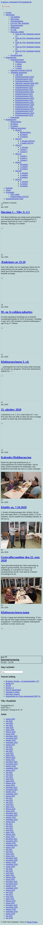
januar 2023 (10, 811)
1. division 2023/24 (27, 141)
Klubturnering (11, 57)
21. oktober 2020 (11, 409)
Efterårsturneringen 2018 (24, 113)
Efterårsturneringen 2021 (24, 102)
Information (10, 15)
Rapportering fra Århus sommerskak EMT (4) (23, 696)
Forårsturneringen (17, 60)
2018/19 (18, 179)
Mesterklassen (20, 62)
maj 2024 (9, 777)
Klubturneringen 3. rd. (15, 361)
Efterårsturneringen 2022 (24, 98)
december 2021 (11, 839)
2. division (24, 147)
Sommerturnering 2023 (24, 94)
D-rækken (14, 126)
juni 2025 (9, 749)
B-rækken (14, 124)
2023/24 (18, 139)
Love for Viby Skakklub (20, 23)
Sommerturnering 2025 (24, 79)
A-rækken (24, 167)
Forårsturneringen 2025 (24, 81)
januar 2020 (10, 879)
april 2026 (9, 727)
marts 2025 (10, 755)
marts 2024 (10, 781)
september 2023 (12, 794)
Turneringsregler (17, 25)
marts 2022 (10, 832)
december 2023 (11, 787)
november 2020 (12, 860)
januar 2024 (10, 785)
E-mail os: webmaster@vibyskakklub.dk (16, 2)
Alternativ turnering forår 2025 (26, 83)
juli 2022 (9, 824)
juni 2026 (9, 723)
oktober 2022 (11, 817)
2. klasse (18, 66)
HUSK (8, 686)
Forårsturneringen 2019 (24, 111)
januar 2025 (10, 760)
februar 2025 (10, 757)
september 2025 (12, 742)
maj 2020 (9, 871)
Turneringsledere (17, 21)
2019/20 (18, 171)
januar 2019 (10, 903)
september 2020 (12, 864)
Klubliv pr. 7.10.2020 (14, 507)
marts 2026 (10, 730)
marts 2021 (10, 854)
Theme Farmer (32, 922)
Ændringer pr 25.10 (13, 262)
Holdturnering (11, 120)
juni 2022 (9, 826)
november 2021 (12, 841)
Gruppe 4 (23, 152)
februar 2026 (10, 732)
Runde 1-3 (10, 688)
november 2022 (12, 815)
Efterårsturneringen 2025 (24, 77)
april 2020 (9, 873)
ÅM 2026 (19, 75)
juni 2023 (9, 800)
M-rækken (24, 164)
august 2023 (10, 796)
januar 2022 (10, 837)
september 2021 (12, 845)
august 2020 (10, 867)
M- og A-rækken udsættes (16, 311)
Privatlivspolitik (16, 55)
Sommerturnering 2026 (14, 199)
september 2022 (12, 819)
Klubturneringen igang (15, 612)
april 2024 (9, 779)
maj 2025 (9, 751)
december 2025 (11, 736)
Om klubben (15, 17)
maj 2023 (9, 802)
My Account (6, 6)
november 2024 (12, 764)
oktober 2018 (11, 909)
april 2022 (9, 830)
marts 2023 (10, 807)
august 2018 (10, 914)
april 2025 (9, 753)
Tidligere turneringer (18, 128)
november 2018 (12, 907)
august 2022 (10, 822)
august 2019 (10, 890)
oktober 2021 (11, 843)
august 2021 (10, 847)
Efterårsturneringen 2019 (24, 109)
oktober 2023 (11, 792)
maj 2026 (9, 725)
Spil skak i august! (13, 694)
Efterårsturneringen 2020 (24, 105)
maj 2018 (9, 918)
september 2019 (12, 888)
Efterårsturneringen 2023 (24, 92)
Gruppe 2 (23, 158)
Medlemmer (15, 28)
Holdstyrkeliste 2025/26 (20, 197)
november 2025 (12, 738)
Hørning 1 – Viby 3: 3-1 (15, 212)
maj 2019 (9, 894)
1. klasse (18, 64)
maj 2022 (9, 828)
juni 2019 (9, 892)
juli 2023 (9, 798)
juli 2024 (9, 772)
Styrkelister (10, 192)
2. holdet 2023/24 (26, 143)
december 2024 (11, 762)
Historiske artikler (17, 32)
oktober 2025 (11, 740)
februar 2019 (10, 901)
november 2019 (12, 884)
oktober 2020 (11, 862)
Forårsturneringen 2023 (24, 96)
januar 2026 (10, 734)
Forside (8, 13)
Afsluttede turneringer (19, 72)
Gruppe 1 (23, 156)
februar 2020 (10, 877)
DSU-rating (15, 194)
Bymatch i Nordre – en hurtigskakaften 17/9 (22, 681)
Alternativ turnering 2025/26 (21, 70)
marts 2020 (10, 875)
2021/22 (18, 154)
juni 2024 (9, 775)
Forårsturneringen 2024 (24, 90)
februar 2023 (10, 809)
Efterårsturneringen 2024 (24, 85)
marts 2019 (10, 899)
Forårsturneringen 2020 (24, 107)
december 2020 (11, 858)
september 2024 (12, 768)
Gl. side (13, 30)
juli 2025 (9, 747)
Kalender (9, 188)
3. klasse (18, 68)
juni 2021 (9, 852)
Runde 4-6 (10, 683)
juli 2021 (9, 849)
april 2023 (9, 805)
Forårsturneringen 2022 (24, 100)
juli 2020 (9, 869)
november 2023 (12, 790)
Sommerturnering (10, 659)
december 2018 (11, 905)
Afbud (8, 190)
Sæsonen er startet (12, 692)
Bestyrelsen (15, 19)
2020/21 (18, 162)
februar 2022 (10, 834)
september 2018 (12, 911)
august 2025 (10, 745)
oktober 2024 (11, 766)
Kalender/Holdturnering (16, 457)
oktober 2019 (11, 886)
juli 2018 (9, 916)
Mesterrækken (16, 122)
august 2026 (10, 719)
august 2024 (10, 770)
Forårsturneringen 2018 (24, 115)
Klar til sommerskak (13, 690)
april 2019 (9, 897)
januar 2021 (10, 856)
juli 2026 (9, 721)
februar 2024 (10, 783)
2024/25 (18, 130)
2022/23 (18, 145)
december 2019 (11, 882)
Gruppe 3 (23, 149)
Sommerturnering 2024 (24, 87)
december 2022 (11, 813)
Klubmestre (15, 117)
